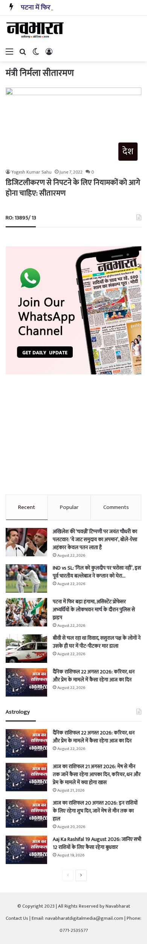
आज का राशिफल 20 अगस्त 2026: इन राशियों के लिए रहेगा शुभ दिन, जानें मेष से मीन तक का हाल (95, 810)
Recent (26, 507)
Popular (69, 507)
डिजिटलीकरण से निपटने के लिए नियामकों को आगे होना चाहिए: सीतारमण (73, 188)
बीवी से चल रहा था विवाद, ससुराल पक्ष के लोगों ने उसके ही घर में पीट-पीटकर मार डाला (97, 642)
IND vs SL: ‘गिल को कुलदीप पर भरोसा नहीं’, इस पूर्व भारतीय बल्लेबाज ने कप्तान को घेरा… (97, 572)
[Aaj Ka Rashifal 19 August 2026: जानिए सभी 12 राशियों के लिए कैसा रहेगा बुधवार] (26, 850)
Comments (116, 507)
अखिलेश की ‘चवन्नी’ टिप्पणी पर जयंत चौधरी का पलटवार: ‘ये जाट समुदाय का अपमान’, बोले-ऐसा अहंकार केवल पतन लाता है (95, 539)
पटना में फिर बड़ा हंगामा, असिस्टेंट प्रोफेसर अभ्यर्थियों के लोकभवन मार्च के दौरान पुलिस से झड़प (94, 609)
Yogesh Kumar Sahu (31, 172)
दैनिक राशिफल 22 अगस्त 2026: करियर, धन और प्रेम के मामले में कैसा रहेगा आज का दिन (94, 675)
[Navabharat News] (36, 30)
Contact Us (17, 918)
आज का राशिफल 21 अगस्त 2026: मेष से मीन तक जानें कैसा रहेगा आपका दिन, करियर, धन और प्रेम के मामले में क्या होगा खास (97, 774)
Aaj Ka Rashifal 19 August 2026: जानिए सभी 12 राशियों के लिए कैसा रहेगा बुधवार (97, 843)
